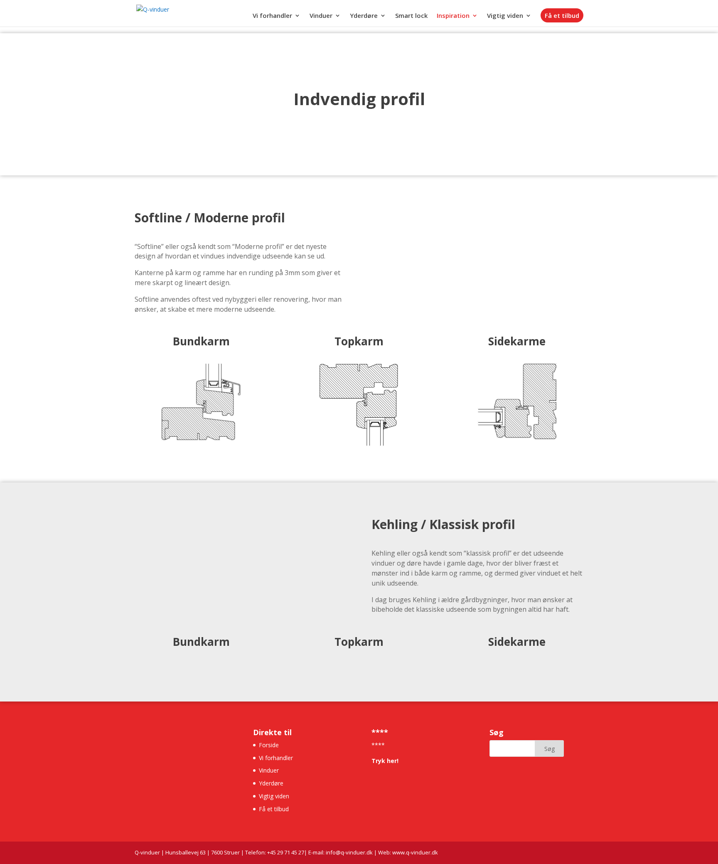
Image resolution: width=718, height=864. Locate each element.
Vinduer (321, 16)
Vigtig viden (505, 16)
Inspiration (453, 16)
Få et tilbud (562, 15)
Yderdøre (364, 16)
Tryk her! (384, 761)
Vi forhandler (272, 16)
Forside (269, 745)
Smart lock (411, 16)
